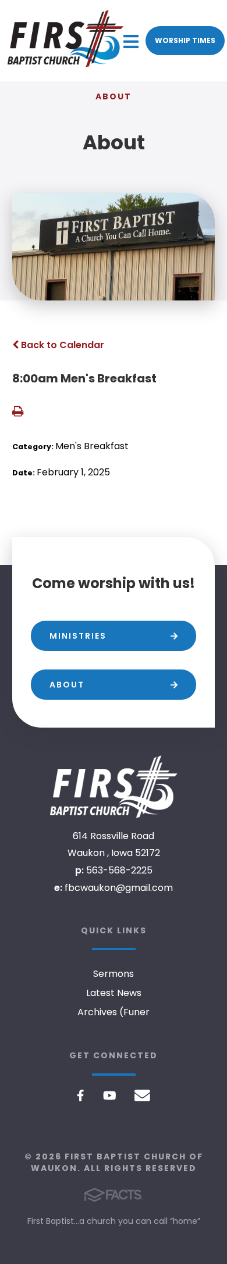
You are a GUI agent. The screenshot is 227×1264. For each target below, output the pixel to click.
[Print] (17, 412)
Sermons (113, 973)
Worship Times (185, 40)
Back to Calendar (61, 345)
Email (142, 1095)
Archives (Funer (113, 1012)
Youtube (109, 1095)
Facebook (80, 1095)
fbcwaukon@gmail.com (119, 887)
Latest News (113, 993)
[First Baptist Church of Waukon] (113, 786)
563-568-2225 (119, 870)
